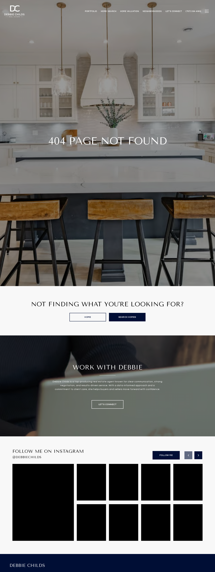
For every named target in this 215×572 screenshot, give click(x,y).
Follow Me (166, 455)
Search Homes (127, 317)
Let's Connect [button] (108, 404)
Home (88, 317)
